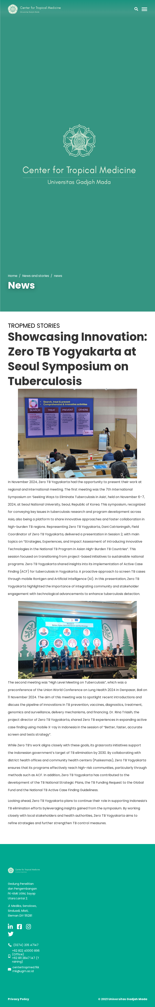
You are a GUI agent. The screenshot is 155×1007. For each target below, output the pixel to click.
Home (12, 275)
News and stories (35, 275)
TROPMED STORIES (34, 326)
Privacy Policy (18, 999)
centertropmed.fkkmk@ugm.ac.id (26, 969)
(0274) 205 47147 (26, 945)
